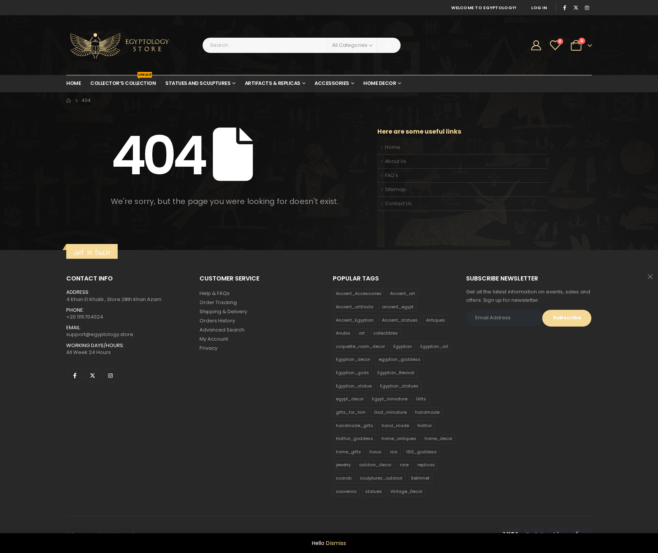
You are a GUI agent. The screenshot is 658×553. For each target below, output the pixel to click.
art (362, 333)
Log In (539, 8)
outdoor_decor (375, 465)
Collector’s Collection (123, 81)
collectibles (385, 333)
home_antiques (399, 438)
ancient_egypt (398, 307)
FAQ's (391, 175)
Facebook (74, 375)
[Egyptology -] (113, 45)
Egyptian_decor (353, 359)
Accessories (332, 83)
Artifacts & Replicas (272, 83)
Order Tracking (218, 302)
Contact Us (398, 203)
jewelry (343, 465)
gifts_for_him (351, 412)
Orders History (217, 320)
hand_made (395, 425)
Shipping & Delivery (223, 311)
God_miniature (390, 412)
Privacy (208, 348)
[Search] (389, 45)
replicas (426, 465)
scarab (343, 478)
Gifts (421, 399)
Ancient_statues (400, 320)
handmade (427, 412)
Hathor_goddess (354, 438)
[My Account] (536, 45)
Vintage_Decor (406, 491)
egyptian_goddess (399, 359)
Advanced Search (222, 329)
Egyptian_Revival (395, 373)
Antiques (435, 320)
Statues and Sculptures (197, 83)
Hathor (424, 425)
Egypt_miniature (389, 399)
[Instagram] (587, 8)
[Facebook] (565, 8)
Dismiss (336, 543)
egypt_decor (350, 399)
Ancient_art (402, 293)
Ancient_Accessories (359, 293)
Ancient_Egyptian (355, 320)
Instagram (110, 375)
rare (404, 465)
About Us (395, 161)
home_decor (438, 438)
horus (375, 452)
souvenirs (346, 491)
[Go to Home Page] (68, 100)
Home (73, 83)
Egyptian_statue (354, 386)
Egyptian (402, 346)
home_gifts (348, 452)
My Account (214, 339)
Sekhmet (420, 478)
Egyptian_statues (399, 386)
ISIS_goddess (421, 452)
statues (373, 491)
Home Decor (379, 83)
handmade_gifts (354, 425)
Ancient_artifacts (355, 307)
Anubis (343, 333)
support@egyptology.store (99, 334)
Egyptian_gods (352, 373)
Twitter (92, 375)
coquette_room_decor (360, 346)
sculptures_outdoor (381, 478)
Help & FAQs (215, 293)
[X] (576, 8)
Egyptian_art (434, 346)
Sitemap (395, 189)
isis (394, 452)
